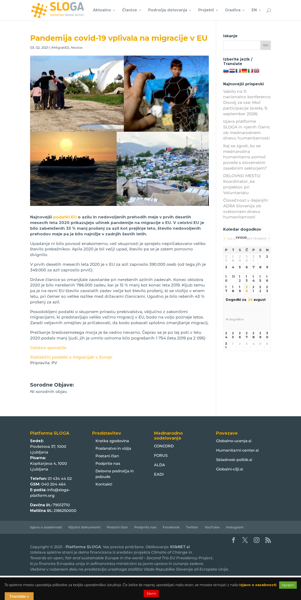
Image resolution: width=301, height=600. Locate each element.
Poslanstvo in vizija (113, 448)
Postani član (107, 456)
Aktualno (102, 10)
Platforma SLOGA (83, 547)
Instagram (235, 527)
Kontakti (103, 484)
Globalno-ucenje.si (233, 441)
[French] (238, 71)
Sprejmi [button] (288, 585)
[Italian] (250, 71)
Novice (77, 47)
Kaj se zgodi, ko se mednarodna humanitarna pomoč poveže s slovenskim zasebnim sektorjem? (245, 157)
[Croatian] (232, 71)
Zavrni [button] (151, 593)
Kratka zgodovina (112, 441)
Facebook (171, 527)
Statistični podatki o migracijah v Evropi (71, 357)
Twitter (192, 527)
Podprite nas (107, 463)
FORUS (161, 455)
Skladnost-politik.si (234, 459)
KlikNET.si (180, 547)
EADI (159, 474)
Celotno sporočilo (48, 347)
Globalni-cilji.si (229, 469)
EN (254, 10)
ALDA (159, 465)
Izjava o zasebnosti (46, 527)
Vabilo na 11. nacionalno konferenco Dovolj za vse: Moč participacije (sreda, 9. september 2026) (247, 102)
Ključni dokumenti (84, 527)
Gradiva (233, 10)
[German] (244, 71)
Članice (129, 10)
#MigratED (60, 47)
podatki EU (65, 217)
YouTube (212, 527)
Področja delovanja (167, 10)
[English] (256, 71)
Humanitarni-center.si (237, 450)
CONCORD (164, 446)
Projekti (206, 10)
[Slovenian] (226, 71)
